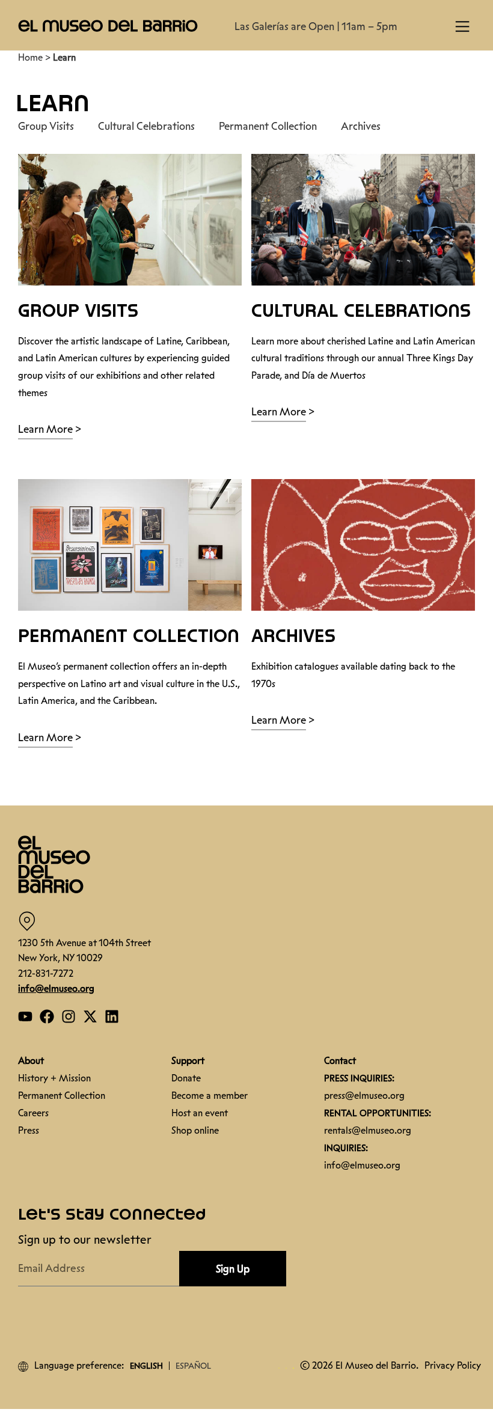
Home (30, 57)
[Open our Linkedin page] (112, 1016)
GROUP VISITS (78, 312)
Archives (361, 126)
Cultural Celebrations (146, 126)
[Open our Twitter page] (90, 1016)
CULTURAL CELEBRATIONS (361, 312)
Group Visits (46, 126)
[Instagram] (68, 1016)
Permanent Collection (268, 126)
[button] (108, 25)
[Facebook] (47, 1016)
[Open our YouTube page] (25, 1016)
